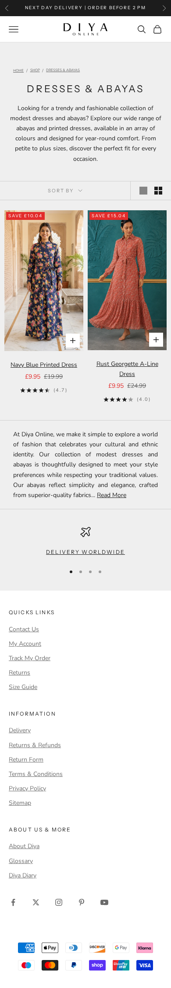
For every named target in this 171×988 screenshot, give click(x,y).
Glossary (21, 861)
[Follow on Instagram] (58, 902)
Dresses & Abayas (63, 71)
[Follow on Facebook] (13, 902)
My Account (25, 644)
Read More (111, 495)
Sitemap (20, 803)
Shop (35, 71)
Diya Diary (22, 875)
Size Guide (23, 687)
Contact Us (24, 629)
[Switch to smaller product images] (158, 190)
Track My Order (29, 658)
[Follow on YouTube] (104, 902)
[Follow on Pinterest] (81, 902)
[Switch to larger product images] (143, 190)
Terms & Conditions (36, 774)
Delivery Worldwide (85, 552)
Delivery (20, 730)
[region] (85, 542)
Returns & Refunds (35, 745)
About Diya (24, 846)
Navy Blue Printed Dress (44, 365)
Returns (19, 672)
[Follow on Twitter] (36, 902)
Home (18, 71)
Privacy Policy (27, 788)
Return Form (26, 759)
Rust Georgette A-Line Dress (127, 369)
